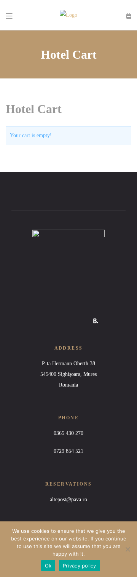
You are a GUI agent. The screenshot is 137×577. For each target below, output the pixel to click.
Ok (48, 566)
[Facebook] (45, 320)
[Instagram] (62, 320)
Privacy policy (79, 566)
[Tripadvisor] (79, 320)
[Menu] (9, 15)
